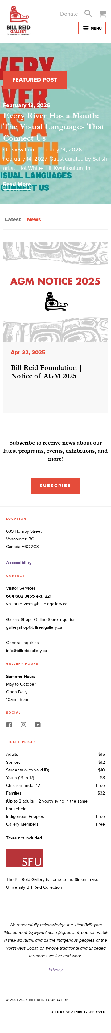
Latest (13, 219)
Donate (69, 14)
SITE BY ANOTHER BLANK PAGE (78, 1012)
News (34, 219)
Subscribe (55, 485)
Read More (17, 184)
